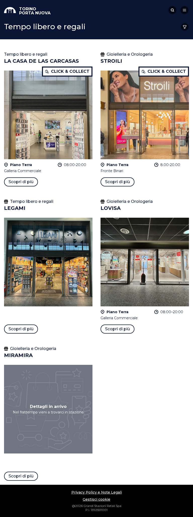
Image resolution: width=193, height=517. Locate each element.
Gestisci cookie (96, 499)
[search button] (172, 10)
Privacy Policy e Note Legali (96, 492)
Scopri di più (21, 181)
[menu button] (184, 10)
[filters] (184, 27)
